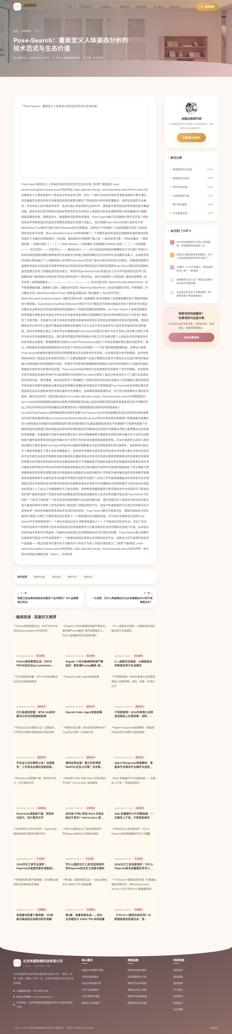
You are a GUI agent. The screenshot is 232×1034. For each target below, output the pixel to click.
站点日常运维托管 (91, 983)
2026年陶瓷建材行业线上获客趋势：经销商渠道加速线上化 (193, 243)
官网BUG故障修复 (137, 996)
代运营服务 (85, 6)
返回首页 (178, 970)
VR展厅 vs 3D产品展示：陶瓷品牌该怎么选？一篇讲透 (194, 268)
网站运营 (56, 576)
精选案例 (125, 6)
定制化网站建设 (90, 976)
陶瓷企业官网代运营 (92, 970)
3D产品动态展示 (90, 989)
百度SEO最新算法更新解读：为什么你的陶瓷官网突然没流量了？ (194, 256)
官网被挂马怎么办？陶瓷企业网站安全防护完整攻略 (194, 281)
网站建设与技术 (192, 178)
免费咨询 (209, 6)
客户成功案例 (192, 204)
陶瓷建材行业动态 (192, 169)
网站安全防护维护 (137, 970)
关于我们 (158, 6)
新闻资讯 (175, 6)
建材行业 (72, 576)
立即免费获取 (191, 337)
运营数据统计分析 (137, 976)
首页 (69, 6)
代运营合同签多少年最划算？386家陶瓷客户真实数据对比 (193, 293)
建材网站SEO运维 (137, 1002)
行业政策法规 (192, 213)
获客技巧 (88, 576)
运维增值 (106, 6)
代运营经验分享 (192, 195)
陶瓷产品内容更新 (137, 983)
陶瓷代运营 (39, 576)
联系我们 (178, 1002)
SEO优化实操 (192, 186)
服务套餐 (141, 6)
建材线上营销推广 (91, 1002)
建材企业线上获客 (137, 989)
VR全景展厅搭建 (90, 996)
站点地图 (178, 1009)
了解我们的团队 (191, 137)
